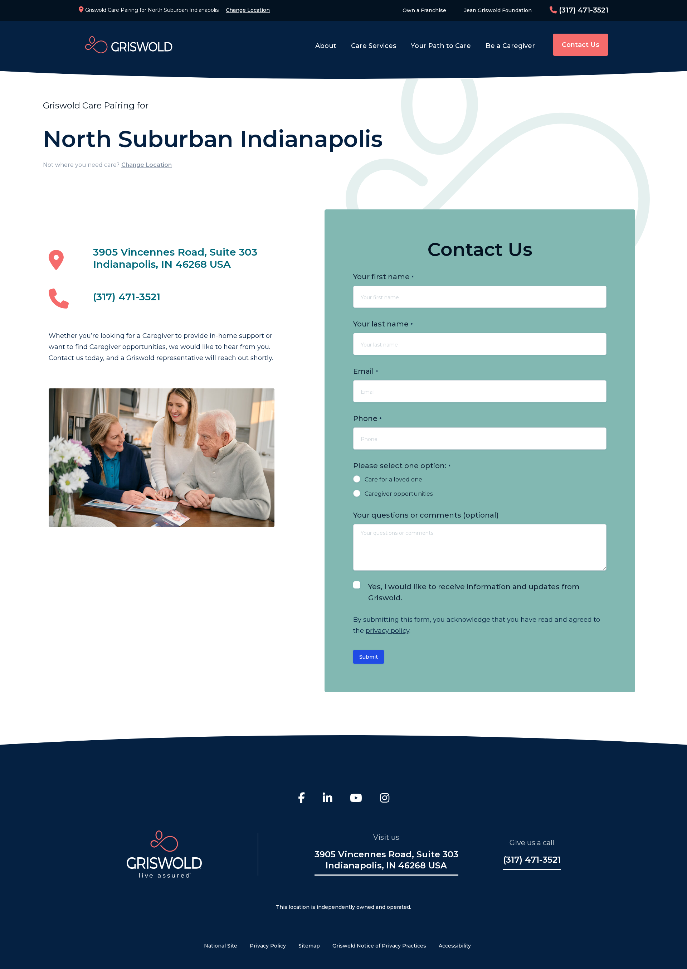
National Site (220, 946)
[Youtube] (356, 799)
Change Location (248, 10)
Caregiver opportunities (399, 493)
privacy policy (387, 631)
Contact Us (580, 45)
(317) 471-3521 (582, 10)
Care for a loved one (393, 479)
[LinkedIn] (327, 799)
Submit (368, 657)
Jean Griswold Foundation (498, 10)
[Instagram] (384, 799)
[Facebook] (301, 799)
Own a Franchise (424, 10)
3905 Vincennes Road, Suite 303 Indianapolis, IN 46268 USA (175, 258)
